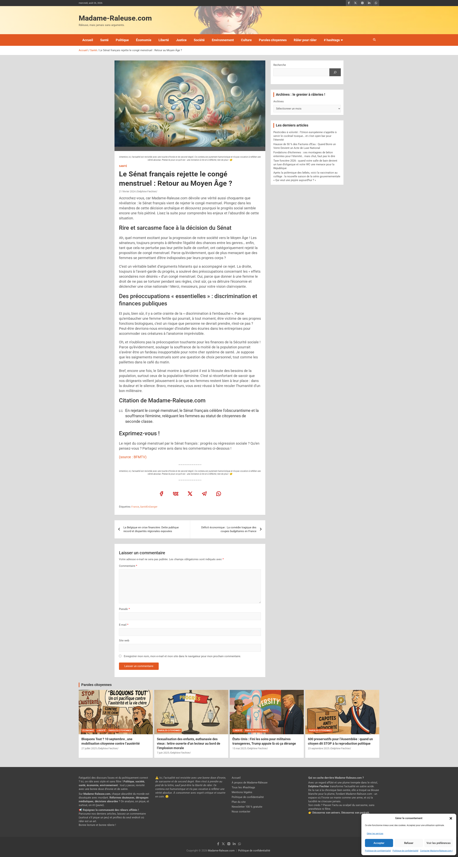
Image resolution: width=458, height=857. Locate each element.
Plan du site (239, 802)
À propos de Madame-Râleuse (249, 782)
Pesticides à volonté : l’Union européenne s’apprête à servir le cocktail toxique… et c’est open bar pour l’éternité (305, 136)
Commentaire (128, 566)
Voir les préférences (439, 843)
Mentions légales (242, 792)
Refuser (408, 843)
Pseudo (123, 609)
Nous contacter (241, 811)
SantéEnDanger (148, 506)
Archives (278, 101)
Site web (124, 640)
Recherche (279, 65)
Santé (104, 40)
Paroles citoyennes (273, 40)
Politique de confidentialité (378, 850)
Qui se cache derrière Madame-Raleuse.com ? (336, 777)
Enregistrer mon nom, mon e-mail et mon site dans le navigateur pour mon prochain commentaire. (182, 656)
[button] (451, 818)
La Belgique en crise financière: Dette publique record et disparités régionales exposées (151, 529)
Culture (246, 40)
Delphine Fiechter (146, 191)
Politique (122, 40)
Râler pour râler (305, 40)
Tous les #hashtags (243, 787)
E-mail (123, 624)
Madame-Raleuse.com (115, 18)
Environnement (223, 40)
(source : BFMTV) (133, 457)
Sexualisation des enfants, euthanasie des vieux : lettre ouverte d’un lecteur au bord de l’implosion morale (188, 743)
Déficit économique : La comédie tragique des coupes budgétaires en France (228, 529)
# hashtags (332, 40)
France (135, 506)
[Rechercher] (335, 72)
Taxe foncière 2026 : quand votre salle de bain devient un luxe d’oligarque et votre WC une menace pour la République (305, 164)
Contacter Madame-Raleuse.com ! (436, 850)
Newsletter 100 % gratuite (247, 806)
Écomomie (143, 40)
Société (199, 40)
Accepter (379, 843)
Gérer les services (375, 833)
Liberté (164, 40)
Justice (181, 40)
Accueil (87, 40)
